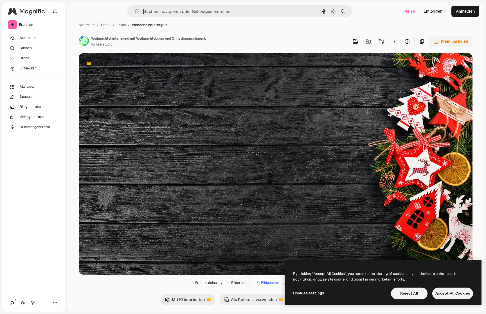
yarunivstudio (101, 44)
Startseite (87, 25)
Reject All (409, 293)
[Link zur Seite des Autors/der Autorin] (84, 42)
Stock (106, 25)
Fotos (121, 25)
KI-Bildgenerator (269, 283)
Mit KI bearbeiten (185, 301)
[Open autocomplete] (135, 11)
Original (115, 64)
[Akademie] (22, 302)
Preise (409, 11)
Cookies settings (308, 293)
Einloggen (433, 11)
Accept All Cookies (452, 293)
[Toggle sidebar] (55, 11)
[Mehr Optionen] (394, 41)
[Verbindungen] (12, 302)
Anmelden (465, 11)
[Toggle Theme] (32, 302)
